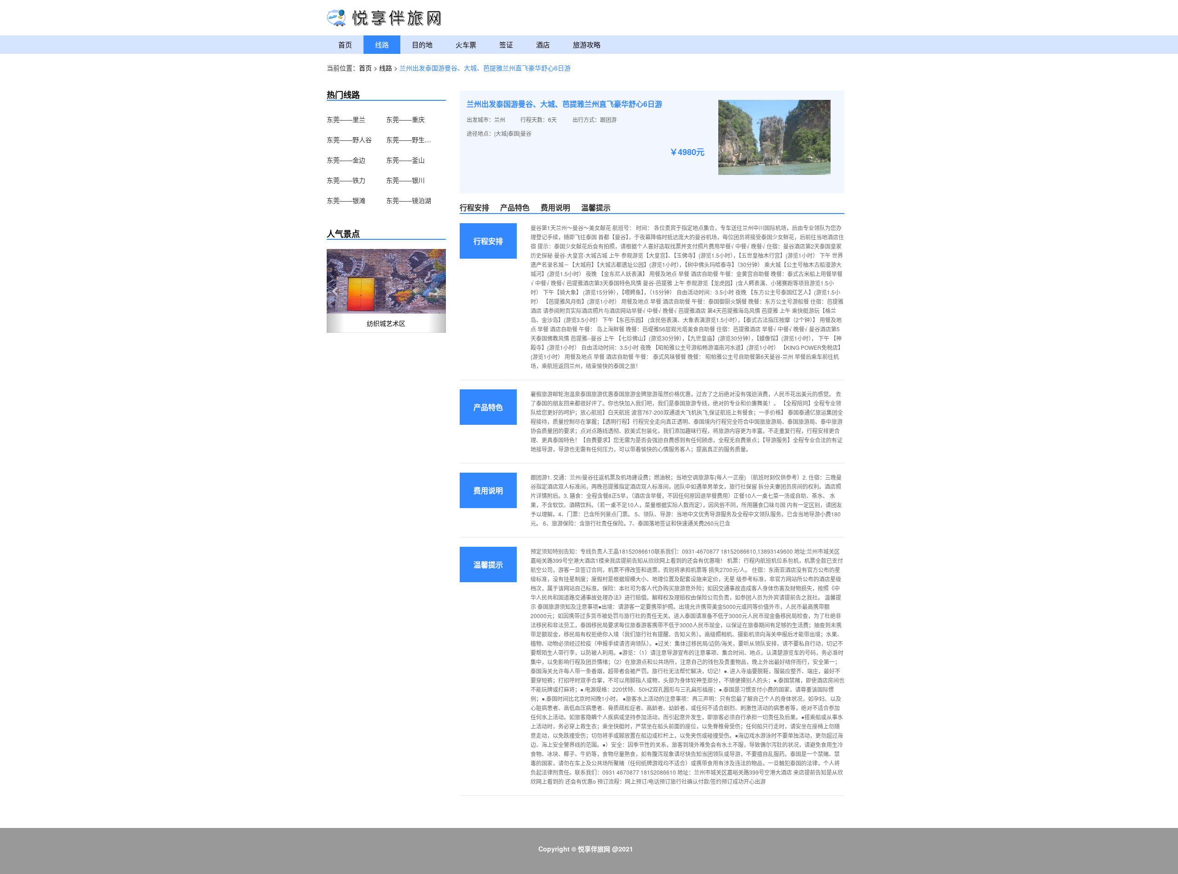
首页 (345, 44)
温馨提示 (596, 207)
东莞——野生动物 (409, 139)
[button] (336, 291)
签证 (506, 44)
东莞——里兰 (346, 119)
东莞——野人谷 (349, 139)
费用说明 (555, 207)
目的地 (422, 44)
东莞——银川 (405, 180)
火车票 (466, 44)
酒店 (543, 44)
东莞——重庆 (405, 119)
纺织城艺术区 (386, 323)
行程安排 (474, 207)
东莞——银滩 (346, 200)
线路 (382, 44)
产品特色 (515, 207)
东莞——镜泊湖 (408, 200)
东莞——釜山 (405, 159)
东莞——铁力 (346, 180)
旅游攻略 (587, 44)
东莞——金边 (346, 159)
